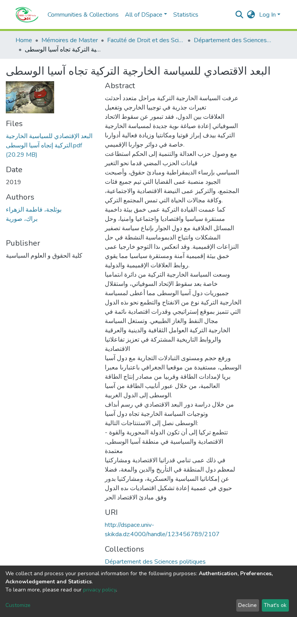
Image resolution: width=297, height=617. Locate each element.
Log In (267, 14)
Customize (18, 605)
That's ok (275, 605)
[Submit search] (239, 15)
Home (23, 40)
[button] (251, 14)
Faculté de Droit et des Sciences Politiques (145, 40)
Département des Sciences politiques (232, 40)
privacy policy (99, 589)
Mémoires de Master (69, 40)
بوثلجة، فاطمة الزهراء (33, 209)
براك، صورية (22, 219)
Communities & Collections (83, 14)
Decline (247, 605)
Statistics (185, 14)
